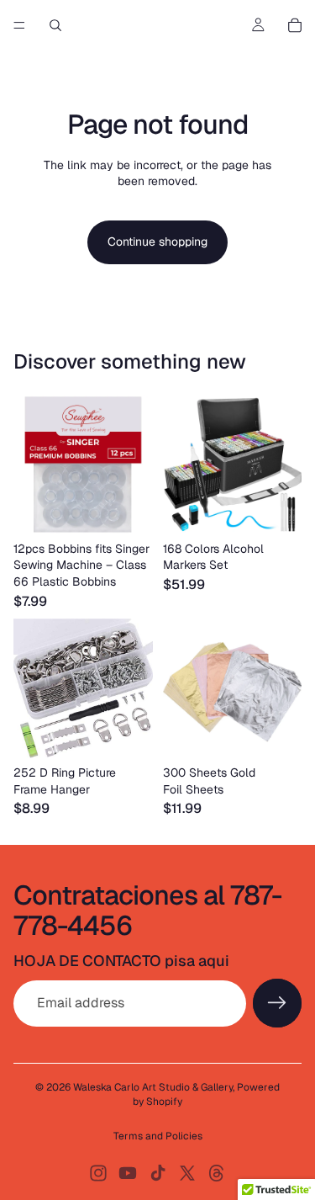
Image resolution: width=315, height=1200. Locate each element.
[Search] (55, 25)
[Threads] (217, 1173)
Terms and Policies (157, 1136)
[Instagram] (98, 1173)
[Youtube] (128, 1173)
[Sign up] (277, 1003)
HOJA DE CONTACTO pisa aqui (121, 960)
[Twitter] (187, 1173)
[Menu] (19, 25)
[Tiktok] (158, 1173)
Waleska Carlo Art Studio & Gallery (153, 1087)
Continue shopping (157, 241)
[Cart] (294, 25)
